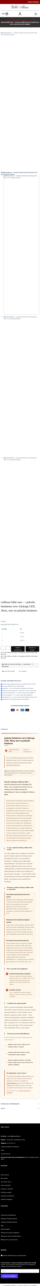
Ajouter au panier (32, 649)
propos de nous (5, 1153)
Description (4, 729)
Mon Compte (4, 1178)
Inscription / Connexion (7, 1189)
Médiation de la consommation (9, 1239)
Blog (2, 1225)
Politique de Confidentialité (8, 1215)
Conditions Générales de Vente (9, 1222)
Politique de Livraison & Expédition (10, 1232)
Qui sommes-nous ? (6, 1182)
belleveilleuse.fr (12, 1083)
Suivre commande (5, 1185)
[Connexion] (20, 13)
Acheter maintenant (18, 649)
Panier (2, 1150)
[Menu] (36, 14)
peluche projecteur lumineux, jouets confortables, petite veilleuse (18, 1053)
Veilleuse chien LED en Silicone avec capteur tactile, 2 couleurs (18, 1046)
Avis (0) (3, 1108)
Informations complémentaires (10, 1104)
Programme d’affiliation (7, 1196)
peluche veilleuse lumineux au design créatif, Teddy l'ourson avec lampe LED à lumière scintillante (19, 1062)
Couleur (3, 621)
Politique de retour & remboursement (11, 1236)
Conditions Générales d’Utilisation (10, 1146)
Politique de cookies (6, 1192)
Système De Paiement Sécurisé (9, 1218)
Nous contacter (5, 1175)
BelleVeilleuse (20, 7)
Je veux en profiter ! (9, 1276)
